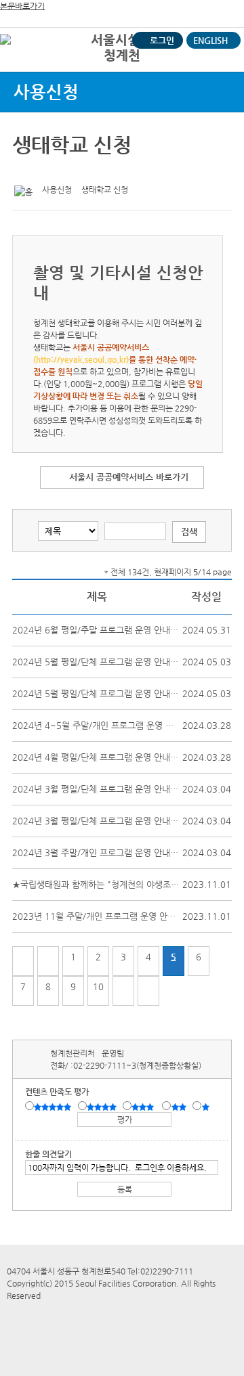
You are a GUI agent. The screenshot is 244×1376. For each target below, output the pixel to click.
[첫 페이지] (23, 961)
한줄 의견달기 (48, 1154)
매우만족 (54, 1106)
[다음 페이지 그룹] (123, 991)
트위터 (25, 171)
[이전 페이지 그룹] (48, 961)
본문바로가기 (22, 6)
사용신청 (46, 92)
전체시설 (29, 60)
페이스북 (46, 171)
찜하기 (88, 171)
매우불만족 (206, 1106)
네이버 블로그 (67, 171)
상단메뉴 (218, 64)
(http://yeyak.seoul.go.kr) (81, 359)
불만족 (180, 1106)
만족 (103, 1106)
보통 (145, 1106)
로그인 (162, 40)
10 (98, 986)
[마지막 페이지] (148, 991)
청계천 (122, 55)
